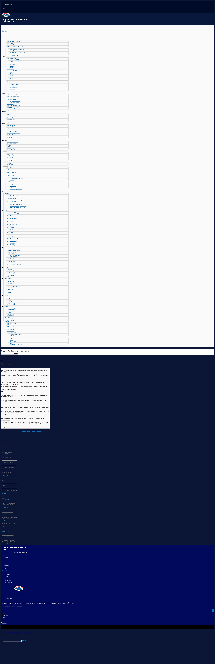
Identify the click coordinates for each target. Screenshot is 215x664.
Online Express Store (11, 92)
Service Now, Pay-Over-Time (13, 133)
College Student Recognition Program (18, 49)
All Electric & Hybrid (14, 84)
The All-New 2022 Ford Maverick (8, 467)
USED (4, 93)
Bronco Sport (13, 63)
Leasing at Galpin (11, 155)
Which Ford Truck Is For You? (7, 462)
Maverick (12, 73)
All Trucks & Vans (13, 70)
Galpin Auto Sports (11, 172)
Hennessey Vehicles (11, 117)
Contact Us (12, 183)
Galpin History (10, 170)
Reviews (11, 184)
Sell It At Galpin (10, 164)
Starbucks (12, 180)
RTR (8, 122)
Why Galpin (9, 169)
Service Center (10, 126)
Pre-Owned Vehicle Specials (13, 96)
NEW (4, 56)
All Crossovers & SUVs (14, 59)
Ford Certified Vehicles (14, 102)
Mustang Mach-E (13, 64)
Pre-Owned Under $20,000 (13, 107)
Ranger (11, 75)
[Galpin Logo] (19, 590)
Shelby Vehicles (10, 120)
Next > (39, 431)
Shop (3, 555)
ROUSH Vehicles (10, 119)
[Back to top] (213, 610)
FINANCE (5, 151)
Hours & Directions (11, 167)
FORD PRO (5, 111)
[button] (6, 2)
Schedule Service (11, 125)
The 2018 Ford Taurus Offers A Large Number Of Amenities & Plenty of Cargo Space (9, 504)
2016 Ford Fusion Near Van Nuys (8, 535)
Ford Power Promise (11, 143)
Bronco (11, 61)
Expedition (12, 67)
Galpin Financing (11, 152)
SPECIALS (5, 40)
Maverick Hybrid (13, 87)
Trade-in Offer (10, 104)
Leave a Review (13, 186)
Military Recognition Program (16, 50)
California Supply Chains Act (16, 189)
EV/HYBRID (5, 140)
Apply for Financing (11, 154)
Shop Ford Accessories (12, 131)
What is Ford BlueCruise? (7, 457)
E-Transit (9, 145)
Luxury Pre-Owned (11, 98)
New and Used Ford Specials (13, 41)
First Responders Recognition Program (18, 52)
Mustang (9, 81)
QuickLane (9, 130)
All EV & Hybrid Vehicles (12, 142)
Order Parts (9, 136)
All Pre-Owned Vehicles (12, 95)
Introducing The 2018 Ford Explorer (9, 485)
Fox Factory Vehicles (11, 116)
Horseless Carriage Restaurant (16, 178)
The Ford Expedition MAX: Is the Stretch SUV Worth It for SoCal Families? (25, 407)
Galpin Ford (4, 32)
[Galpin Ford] (6, 16)
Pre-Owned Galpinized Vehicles (14, 105)
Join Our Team (10, 175)
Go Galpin (5, 166)
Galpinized (9, 114)
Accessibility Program (14, 55)
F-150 (11, 72)
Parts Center (10, 134)
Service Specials (10, 43)
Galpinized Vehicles (11, 44)
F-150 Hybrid (10, 146)
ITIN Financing (10, 160)
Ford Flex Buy (10, 157)
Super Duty (12, 76)
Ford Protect (10, 139)
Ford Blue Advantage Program (13, 110)
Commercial (12, 79)
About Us (4, 570)
